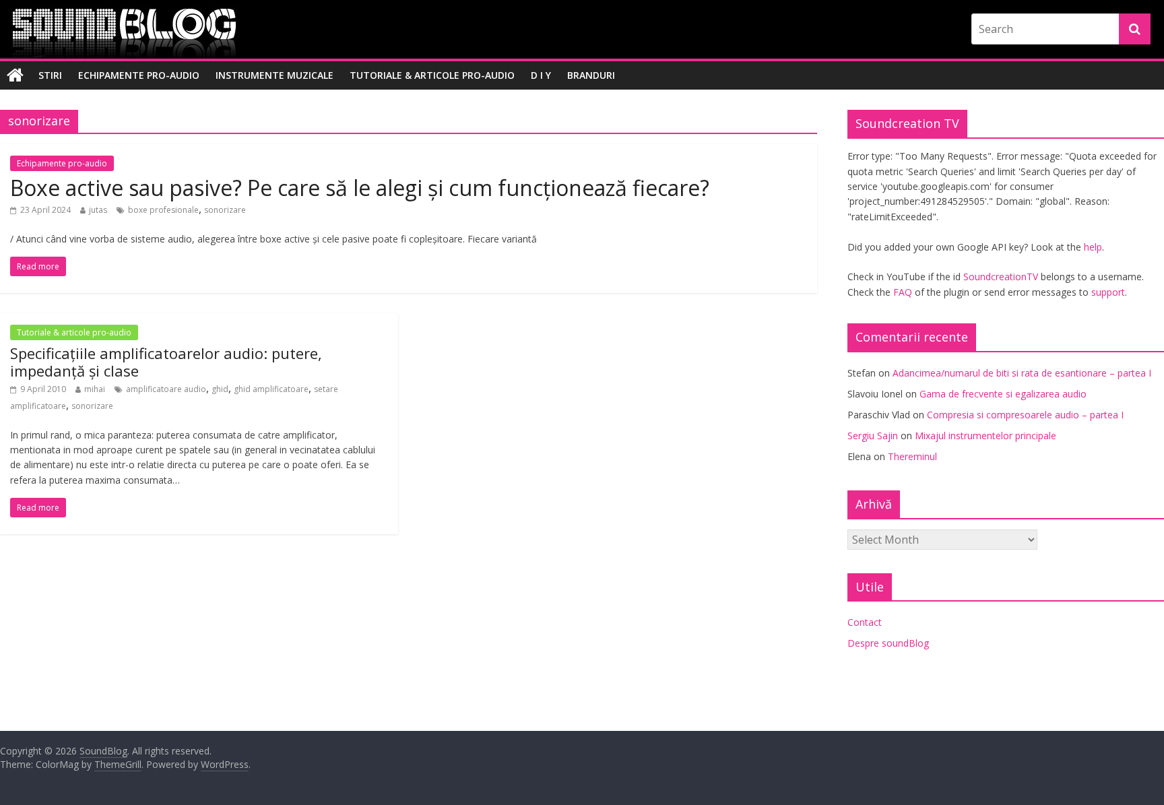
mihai (94, 389)
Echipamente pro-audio (138, 75)
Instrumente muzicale (274, 75)
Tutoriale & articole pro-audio (432, 75)
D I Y (541, 75)
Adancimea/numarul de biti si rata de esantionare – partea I (1022, 372)
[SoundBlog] (15, 75)
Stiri (50, 75)
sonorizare (225, 210)
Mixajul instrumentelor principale (985, 435)
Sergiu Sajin (872, 435)
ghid (220, 389)
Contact (864, 622)
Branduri (591, 75)
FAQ (902, 292)
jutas (98, 210)
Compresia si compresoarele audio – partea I (1025, 414)
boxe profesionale (163, 210)
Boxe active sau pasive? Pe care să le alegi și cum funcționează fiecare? (359, 187)
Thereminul (912, 456)
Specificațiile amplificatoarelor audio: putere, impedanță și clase (166, 362)
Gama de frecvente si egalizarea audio (1003, 393)
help (1093, 246)
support (1108, 292)
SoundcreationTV (1000, 276)
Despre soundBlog (888, 643)
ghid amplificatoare (271, 389)
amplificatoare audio (166, 389)
